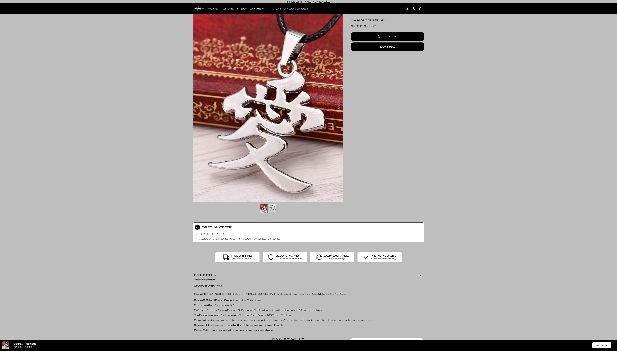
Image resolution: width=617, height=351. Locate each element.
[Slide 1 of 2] (263, 208)
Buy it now (387, 46)
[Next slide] (339, 108)
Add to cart (389, 36)
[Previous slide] (196, 108)
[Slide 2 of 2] (272, 208)
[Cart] (420, 8)
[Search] (406, 8)
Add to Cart (602, 345)
